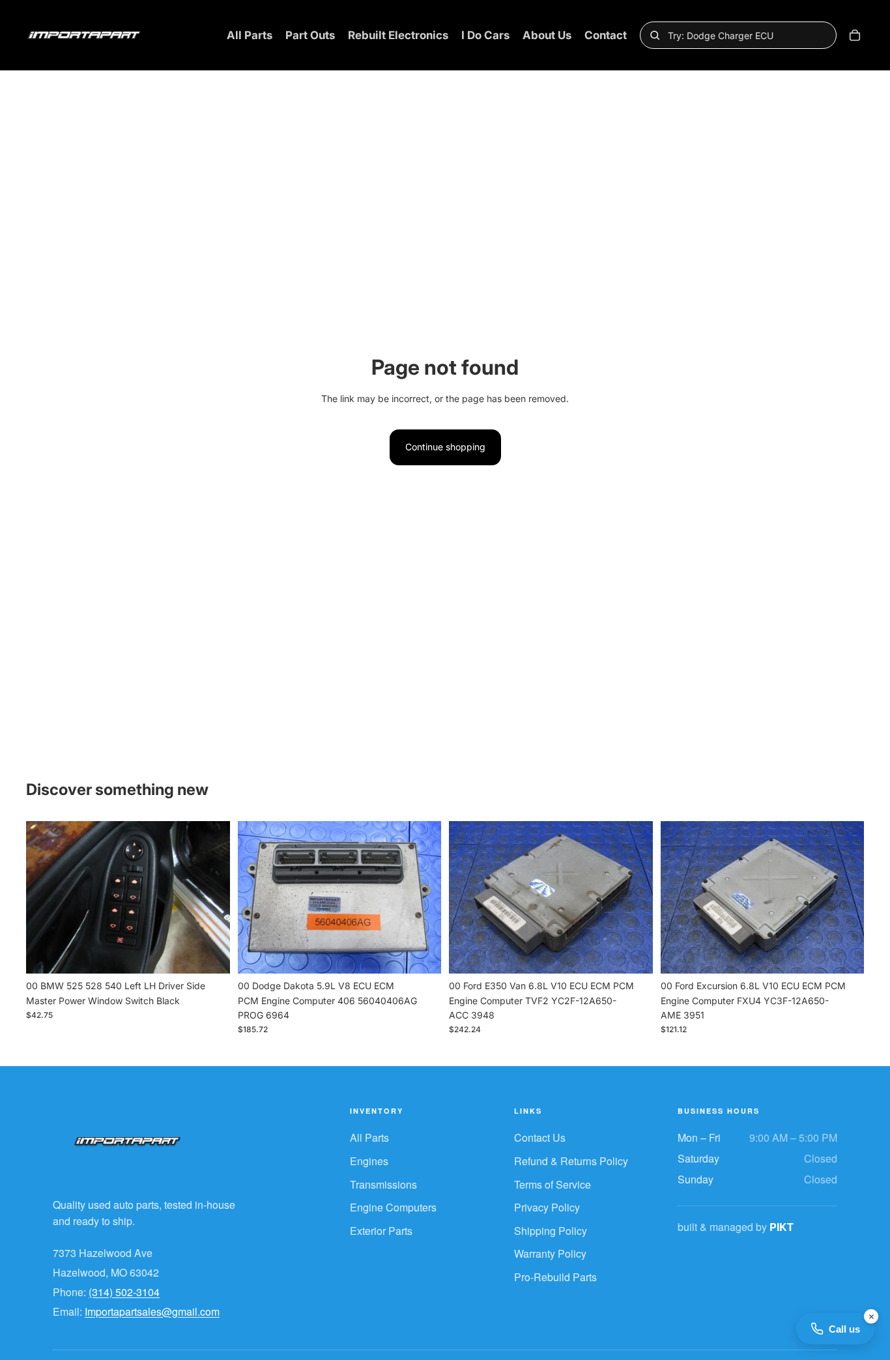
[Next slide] (210, 897)
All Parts (369, 1137)
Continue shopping (445, 446)
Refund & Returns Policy (571, 1160)
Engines (369, 1160)
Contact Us (540, 1137)
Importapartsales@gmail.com (152, 1311)
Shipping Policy (550, 1230)
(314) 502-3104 (124, 1291)
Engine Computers (393, 1207)
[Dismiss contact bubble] (871, 1316)
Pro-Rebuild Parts (555, 1276)
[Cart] (854, 35)
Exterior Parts (381, 1230)
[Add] (210, 953)
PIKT (781, 1226)
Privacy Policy (547, 1207)
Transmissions (383, 1184)
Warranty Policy (550, 1253)
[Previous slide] (45, 897)
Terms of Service (552, 1184)
